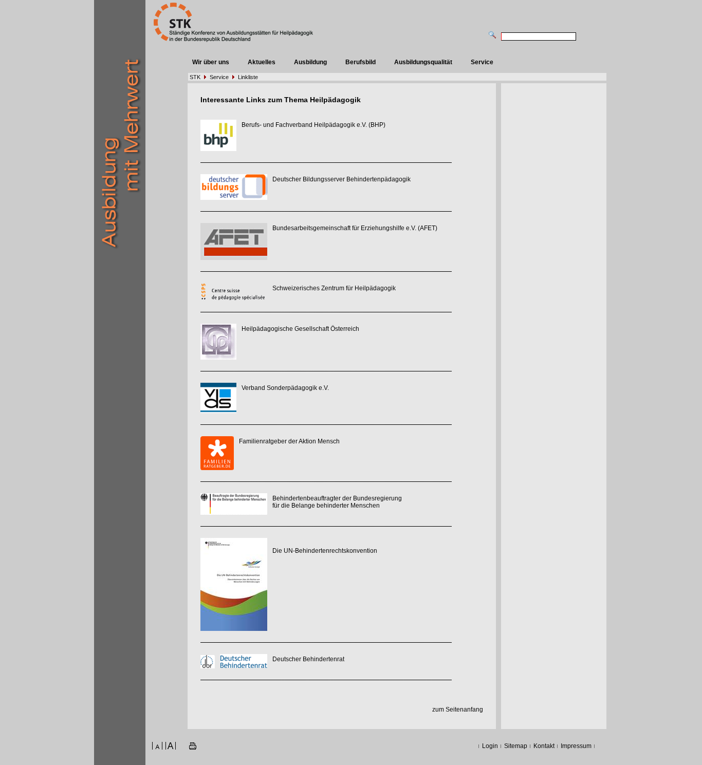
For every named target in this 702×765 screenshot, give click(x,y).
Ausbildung (310, 62)
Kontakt (544, 746)
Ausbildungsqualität (423, 62)
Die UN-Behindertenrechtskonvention (324, 550)
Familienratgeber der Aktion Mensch (289, 441)
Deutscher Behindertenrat (308, 659)
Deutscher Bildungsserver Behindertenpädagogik (341, 179)
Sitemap (515, 746)
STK (195, 77)
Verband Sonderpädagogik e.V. (285, 387)
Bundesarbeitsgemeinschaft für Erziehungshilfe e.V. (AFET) (354, 228)
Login (490, 746)
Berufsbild (360, 62)
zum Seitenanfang (457, 709)
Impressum (576, 746)
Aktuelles (261, 62)
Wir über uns (210, 62)
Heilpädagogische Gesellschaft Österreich (300, 328)
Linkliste (248, 77)
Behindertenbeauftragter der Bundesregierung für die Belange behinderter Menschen (337, 502)
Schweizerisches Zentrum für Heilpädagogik (334, 288)
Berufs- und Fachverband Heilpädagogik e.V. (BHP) (313, 124)
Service (482, 62)
